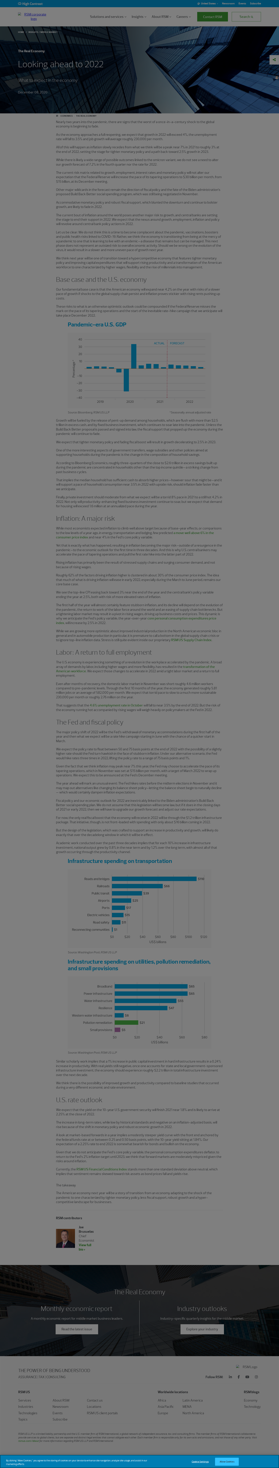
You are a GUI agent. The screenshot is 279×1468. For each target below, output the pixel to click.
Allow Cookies (227, 1461)
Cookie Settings (200, 1461)
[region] (139, 1461)
